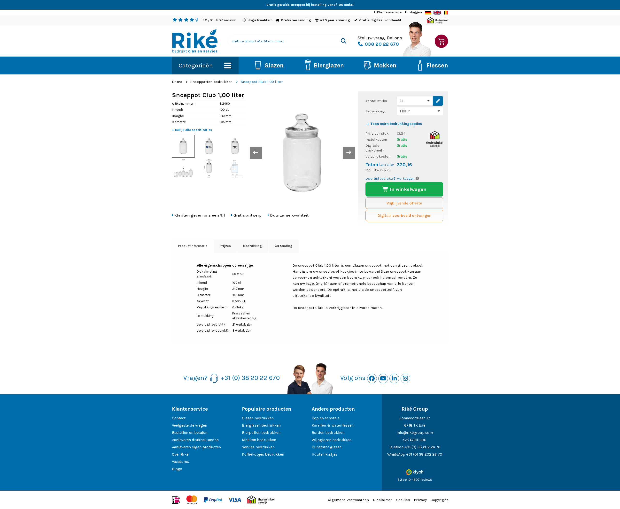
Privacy (420, 500)
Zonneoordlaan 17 (414, 418)
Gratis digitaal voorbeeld (380, 20)
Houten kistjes (324, 454)
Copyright (439, 500)
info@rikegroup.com (414, 432)
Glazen (274, 65)
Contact (179, 418)
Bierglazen (329, 65)
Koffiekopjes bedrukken (263, 454)
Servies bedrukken (258, 447)
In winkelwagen (407, 189)
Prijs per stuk (377, 133)
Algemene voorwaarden (348, 500)
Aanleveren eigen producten (196, 447)
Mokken (385, 65)
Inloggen (415, 12)
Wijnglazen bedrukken (331, 439)
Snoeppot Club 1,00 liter (262, 82)
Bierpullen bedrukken (261, 432)
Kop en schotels (326, 418)
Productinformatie (192, 246)
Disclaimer (382, 500)
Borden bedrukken (328, 432)
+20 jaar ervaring (335, 20)
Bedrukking (375, 111)
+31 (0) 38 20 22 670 (250, 378)
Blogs (177, 468)
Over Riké (180, 454)
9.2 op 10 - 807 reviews (415, 480)
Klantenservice (389, 12)
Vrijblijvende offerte (404, 203)
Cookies (403, 500)
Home (177, 82)
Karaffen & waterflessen (333, 425)
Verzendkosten (377, 156)
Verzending (283, 246)
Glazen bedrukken (258, 418)
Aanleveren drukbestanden (195, 439)
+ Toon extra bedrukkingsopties (394, 124)
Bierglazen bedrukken (261, 425)
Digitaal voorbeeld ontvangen (404, 215)
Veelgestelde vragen (189, 425)
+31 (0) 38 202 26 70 (422, 447)
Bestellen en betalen (189, 432)
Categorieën (196, 65)
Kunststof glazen (326, 447)
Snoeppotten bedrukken (211, 82)
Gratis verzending (296, 20)
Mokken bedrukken (259, 439)
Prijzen (225, 246)
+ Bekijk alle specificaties (192, 130)
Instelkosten (376, 139)
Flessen (437, 65)
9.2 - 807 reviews (219, 20)
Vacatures (180, 461)
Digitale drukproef (373, 148)
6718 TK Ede (414, 425)
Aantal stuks (376, 101)
